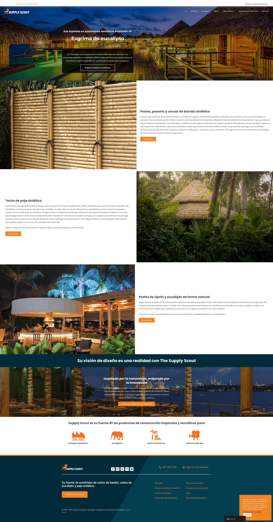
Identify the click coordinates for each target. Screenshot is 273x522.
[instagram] (117, 469)
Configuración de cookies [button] (252, 512)
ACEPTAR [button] (247, 515)
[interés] (127, 469)
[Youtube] (132, 469)
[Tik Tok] (122, 469)
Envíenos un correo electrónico (27, 4)
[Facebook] (113, 469)
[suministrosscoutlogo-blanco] (16, 9)
